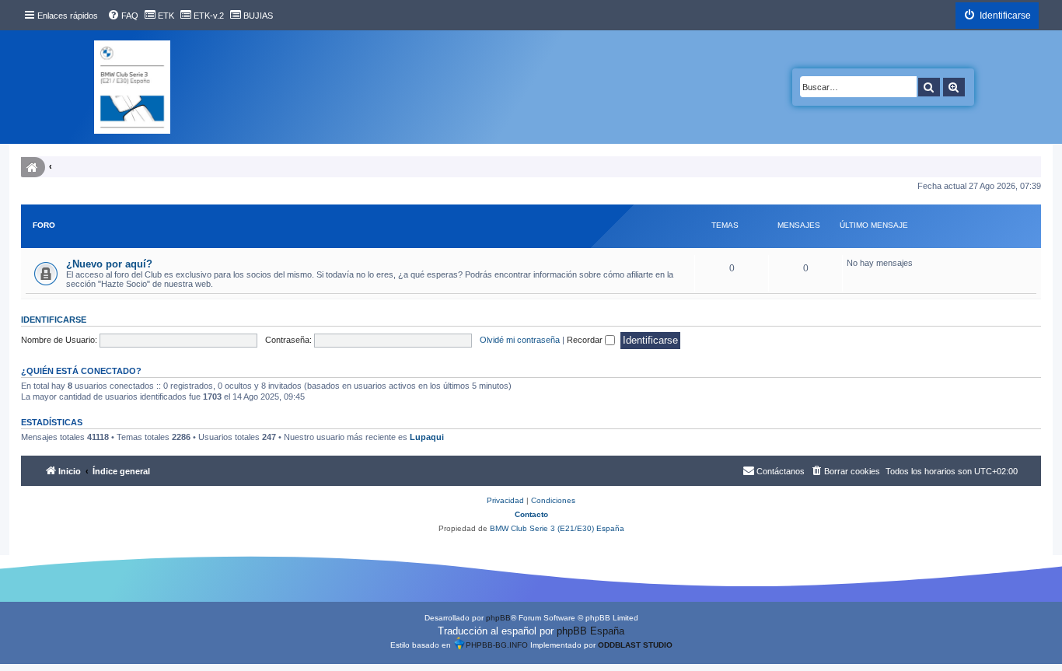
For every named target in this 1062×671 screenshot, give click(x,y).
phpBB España (590, 631)
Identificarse (53, 319)
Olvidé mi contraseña (520, 339)
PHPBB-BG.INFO (497, 645)
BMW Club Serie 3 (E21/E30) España (557, 528)
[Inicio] (132, 87)
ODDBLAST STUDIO (635, 645)
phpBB (498, 617)
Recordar (586, 339)
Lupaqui (427, 437)
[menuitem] (122, 15)
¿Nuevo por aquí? (109, 264)
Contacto (531, 514)
